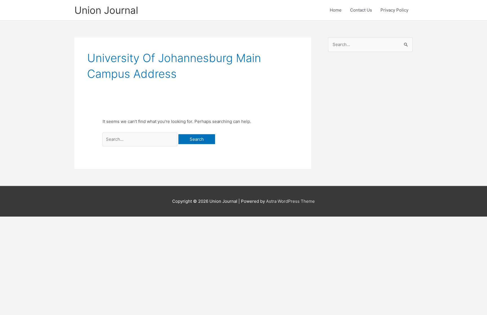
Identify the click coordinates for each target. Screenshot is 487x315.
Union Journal (106, 10)
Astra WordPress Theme (290, 201)
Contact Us (361, 10)
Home (336, 10)
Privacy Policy (394, 10)
